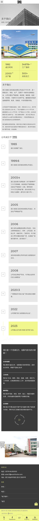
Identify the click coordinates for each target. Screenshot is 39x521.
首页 (2, 22)
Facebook (12, 519)
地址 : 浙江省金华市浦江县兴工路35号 (13, 477)
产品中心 (26, 519)
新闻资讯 (34, 519)
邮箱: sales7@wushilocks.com (12, 474)
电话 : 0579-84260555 (9, 471)
